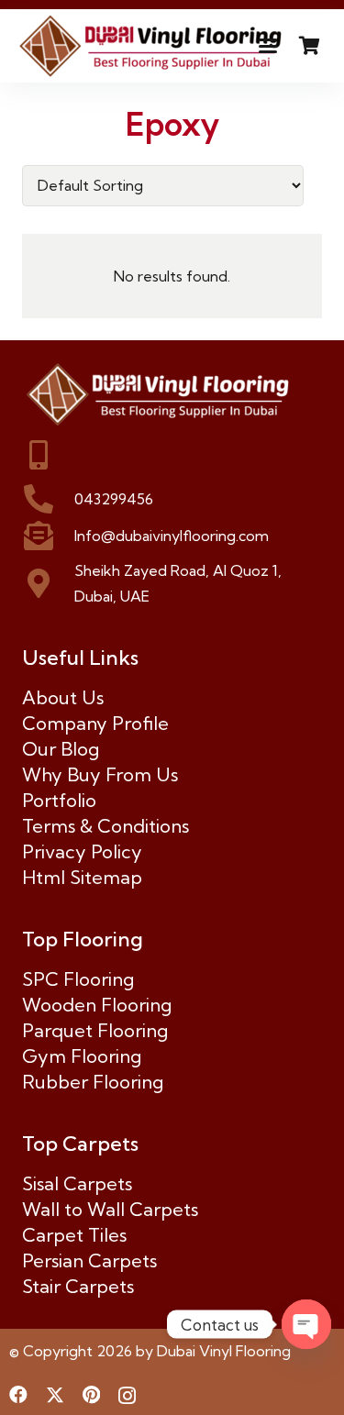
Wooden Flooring (97, 1004)
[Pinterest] (91, 1395)
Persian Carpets (89, 1260)
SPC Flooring (78, 978)
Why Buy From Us (100, 774)
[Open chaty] (306, 1324)
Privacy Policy (82, 851)
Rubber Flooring (92, 1081)
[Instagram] (127, 1396)
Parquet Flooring (95, 1030)
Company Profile (95, 723)
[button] (268, 46)
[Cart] (309, 46)
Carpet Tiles (74, 1234)
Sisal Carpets (77, 1183)
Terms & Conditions (105, 825)
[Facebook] (18, 1395)
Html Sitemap (82, 877)
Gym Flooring (81, 1056)
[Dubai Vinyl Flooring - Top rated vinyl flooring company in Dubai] (152, 46)
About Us (63, 697)
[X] (55, 1395)
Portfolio (59, 800)
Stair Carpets (78, 1286)
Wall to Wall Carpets (110, 1209)
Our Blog (60, 748)
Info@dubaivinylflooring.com (171, 535)
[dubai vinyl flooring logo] (172, 394)
